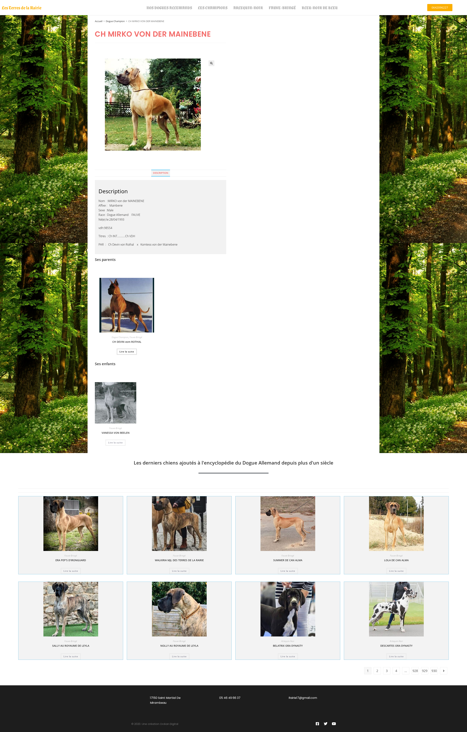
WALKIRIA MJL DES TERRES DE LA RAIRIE (179, 560)
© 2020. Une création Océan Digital (154, 724)
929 (424, 671)
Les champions (212, 7)
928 (415, 671)
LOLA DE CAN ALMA (396, 560)
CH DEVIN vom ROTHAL (126, 341)
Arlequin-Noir (248, 7)
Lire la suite (126, 351)
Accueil (98, 21)
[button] (211, 63)
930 (434, 671)
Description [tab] (160, 172)
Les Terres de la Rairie (21, 7)
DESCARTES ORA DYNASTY (396, 645)
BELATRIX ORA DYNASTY (288, 645)
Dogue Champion (115, 21)
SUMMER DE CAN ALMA (287, 560)
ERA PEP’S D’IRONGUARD (70, 560)
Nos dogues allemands (169, 7)
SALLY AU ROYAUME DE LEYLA (70, 645)
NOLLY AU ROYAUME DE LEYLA (179, 645)
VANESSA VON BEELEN (116, 432)
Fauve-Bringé (282, 7)
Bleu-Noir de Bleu (320, 7)
